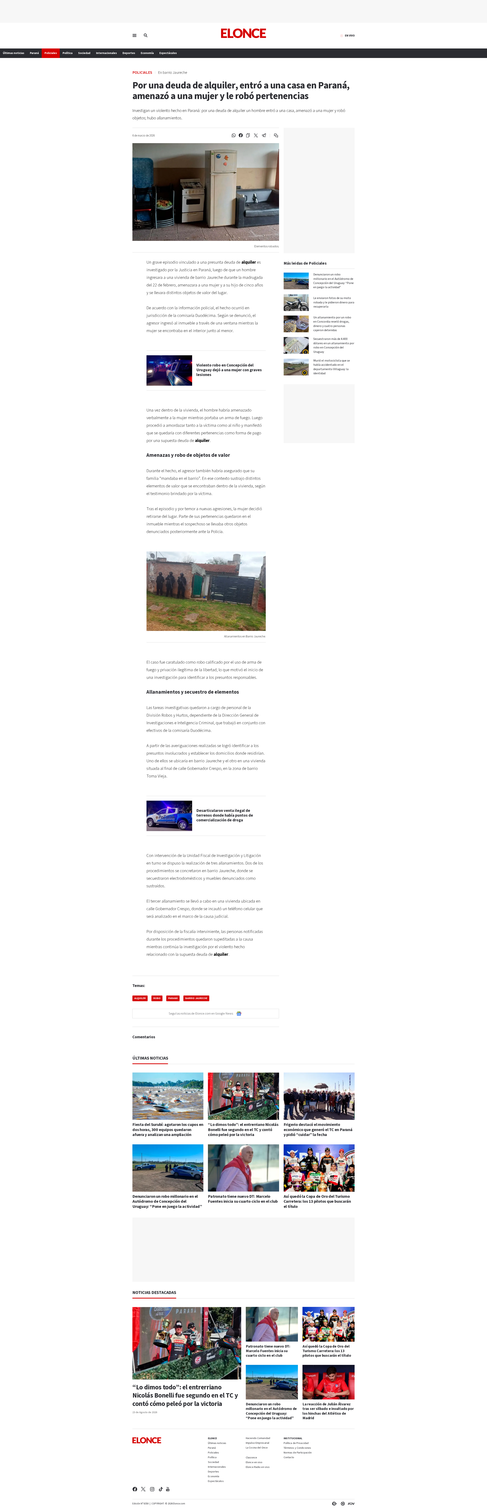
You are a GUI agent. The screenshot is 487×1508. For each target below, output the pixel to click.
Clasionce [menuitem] (251, 1457)
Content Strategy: (333, 1504)
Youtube (168, 1489)
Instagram (152, 1489)
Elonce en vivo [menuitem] (254, 1462)
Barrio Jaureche (196, 998)
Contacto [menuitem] (289, 1457)
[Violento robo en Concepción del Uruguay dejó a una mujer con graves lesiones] (169, 370)
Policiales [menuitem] (51, 53)
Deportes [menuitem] (129, 53)
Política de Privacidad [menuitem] (296, 1443)
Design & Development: (350, 1504)
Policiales (142, 72)
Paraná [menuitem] (34, 53)
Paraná (173, 998)
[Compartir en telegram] (264, 135)
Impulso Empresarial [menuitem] (257, 1443)
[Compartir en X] (255, 135)
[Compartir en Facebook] (241, 135)
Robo (157, 998)
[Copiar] (248, 135)
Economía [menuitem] (147, 53)
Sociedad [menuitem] (84, 53)
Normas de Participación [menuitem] (298, 1452)
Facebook (134, 1489)
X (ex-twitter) (143, 1489)
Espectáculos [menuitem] (168, 53)
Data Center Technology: (342, 1504)
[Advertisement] (243, 1250)
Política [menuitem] (67, 53)
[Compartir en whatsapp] (234, 135)
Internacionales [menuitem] (106, 53)
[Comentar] (273, 135)
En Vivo (350, 35)
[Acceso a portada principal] (243, 33)
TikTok (161, 1489)
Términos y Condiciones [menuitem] (297, 1448)
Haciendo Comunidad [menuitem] (258, 1438)
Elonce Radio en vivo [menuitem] (258, 1467)
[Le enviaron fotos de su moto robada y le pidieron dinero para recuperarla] (296, 302)
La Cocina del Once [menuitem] (257, 1447)
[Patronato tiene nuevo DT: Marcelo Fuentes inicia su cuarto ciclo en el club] (243, 1168)
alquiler (140, 998)
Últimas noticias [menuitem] (13, 53)
